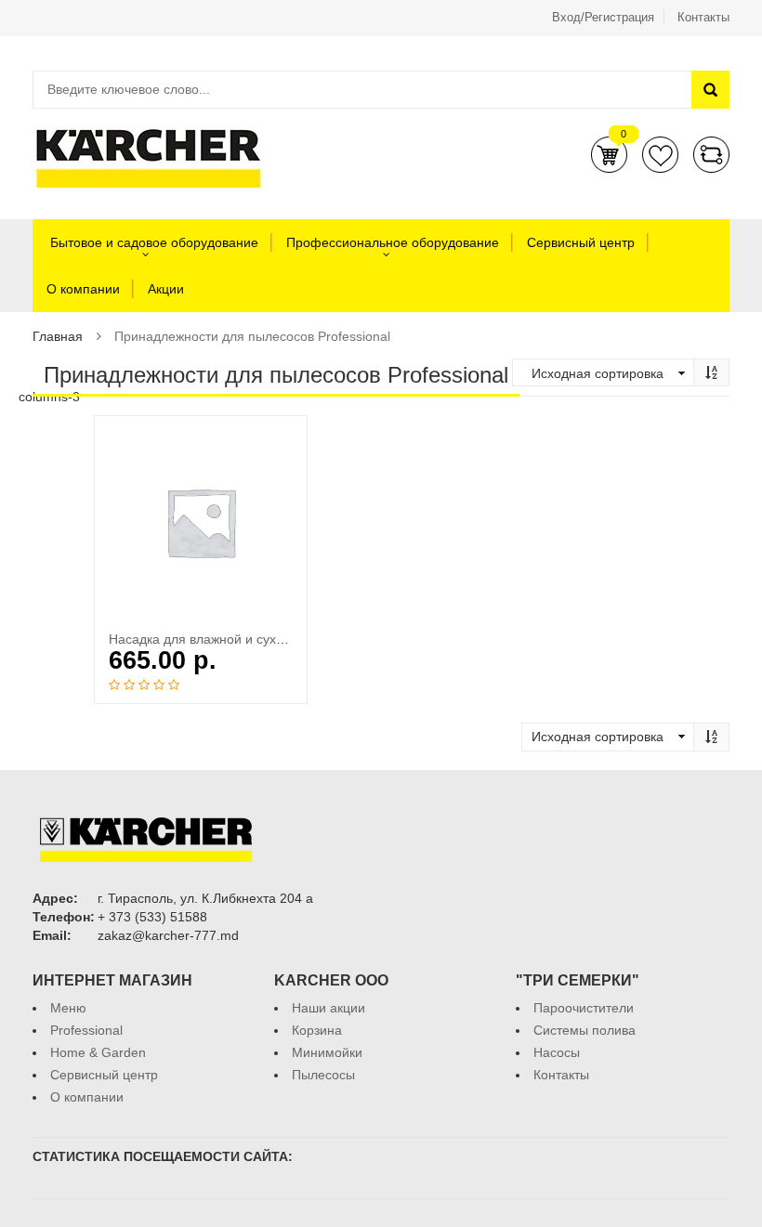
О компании (83, 288)
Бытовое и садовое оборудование (152, 242)
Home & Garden (98, 1052)
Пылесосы (323, 1074)
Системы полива (584, 1030)
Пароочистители (583, 1007)
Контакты (703, 17)
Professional (86, 1030)
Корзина (609, 155)
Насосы (556, 1052)
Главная (58, 336)
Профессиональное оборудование (392, 242)
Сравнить (711, 155)
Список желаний (660, 155)
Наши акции (328, 1007)
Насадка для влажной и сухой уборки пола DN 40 (260, 639)
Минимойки (327, 1052)
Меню (68, 1007)
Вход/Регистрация (603, 17)
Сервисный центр (581, 242)
